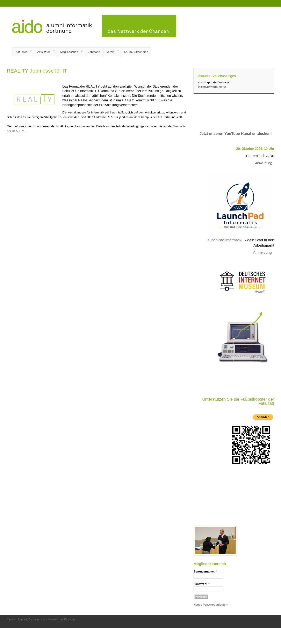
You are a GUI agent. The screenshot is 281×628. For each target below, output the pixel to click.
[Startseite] (91, 35)
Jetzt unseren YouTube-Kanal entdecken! (236, 134)
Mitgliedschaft (67, 52)
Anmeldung (263, 163)
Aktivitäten (42, 52)
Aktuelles (20, 52)
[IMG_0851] (216, 555)
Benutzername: (205, 571)
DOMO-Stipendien (136, 51)
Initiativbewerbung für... (213, 86)
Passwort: (201, 583)
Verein (109, 52)
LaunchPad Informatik (224, 240)
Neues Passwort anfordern (211, 604)
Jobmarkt (94, 51)
